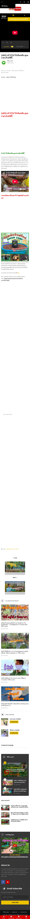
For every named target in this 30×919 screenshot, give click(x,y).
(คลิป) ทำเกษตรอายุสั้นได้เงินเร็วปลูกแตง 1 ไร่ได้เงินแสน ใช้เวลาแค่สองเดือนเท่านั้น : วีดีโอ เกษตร (15, 771)
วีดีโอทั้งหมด (21, 70)
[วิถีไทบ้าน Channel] (4, 733)
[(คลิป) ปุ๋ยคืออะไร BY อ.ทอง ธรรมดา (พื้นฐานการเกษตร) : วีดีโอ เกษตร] (15, 668)
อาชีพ (21, 768)
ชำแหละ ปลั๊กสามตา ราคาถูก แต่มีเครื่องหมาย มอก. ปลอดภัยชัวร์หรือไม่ (19, 806)
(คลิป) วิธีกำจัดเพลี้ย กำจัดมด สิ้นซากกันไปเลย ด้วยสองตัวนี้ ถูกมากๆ (14, 704)
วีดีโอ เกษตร (10, 61)
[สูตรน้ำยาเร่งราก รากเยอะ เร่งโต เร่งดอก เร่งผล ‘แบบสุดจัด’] (15, 845)
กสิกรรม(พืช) (10, 768)
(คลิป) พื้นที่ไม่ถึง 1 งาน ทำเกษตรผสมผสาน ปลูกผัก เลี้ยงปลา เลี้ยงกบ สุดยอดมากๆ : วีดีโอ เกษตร (14, 652)
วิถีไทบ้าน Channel (15, 730)
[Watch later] (7, 43)
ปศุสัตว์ (16, 70)
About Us (14, 912)
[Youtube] (8, 882)
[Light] (3, 43)
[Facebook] (3, 882)
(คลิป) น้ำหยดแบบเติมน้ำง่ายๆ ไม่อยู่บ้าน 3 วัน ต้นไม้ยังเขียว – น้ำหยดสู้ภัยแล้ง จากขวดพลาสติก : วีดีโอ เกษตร (14, 624)
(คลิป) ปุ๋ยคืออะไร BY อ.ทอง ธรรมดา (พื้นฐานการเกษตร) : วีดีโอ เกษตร (13, 679)
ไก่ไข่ (17, 549)
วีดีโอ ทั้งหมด (5, 6)
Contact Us (23, 912)
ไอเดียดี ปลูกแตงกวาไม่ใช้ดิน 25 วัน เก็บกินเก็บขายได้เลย (19, 820)
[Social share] (11, 43)
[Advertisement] (15, 96)
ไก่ (14, 549)
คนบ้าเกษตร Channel (15, 719)
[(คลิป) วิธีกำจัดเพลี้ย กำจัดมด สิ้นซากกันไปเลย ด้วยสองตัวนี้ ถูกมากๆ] (15, 693)
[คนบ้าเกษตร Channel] (4, 722)
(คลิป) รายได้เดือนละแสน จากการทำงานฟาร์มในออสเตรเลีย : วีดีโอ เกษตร (20, 782)
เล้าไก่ (12, 549)
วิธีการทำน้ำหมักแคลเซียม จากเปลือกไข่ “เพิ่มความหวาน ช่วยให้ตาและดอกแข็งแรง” (20, 814)
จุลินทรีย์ (8, 549)
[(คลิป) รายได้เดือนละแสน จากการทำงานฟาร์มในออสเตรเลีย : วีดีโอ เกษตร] (8, 782)
